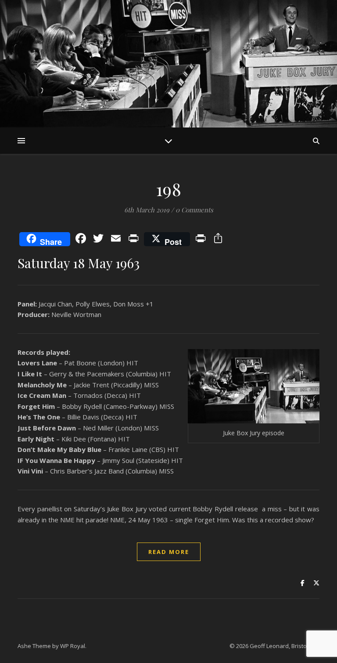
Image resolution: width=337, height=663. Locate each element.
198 (169, 188)
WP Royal (72, 646)
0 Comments (194, 209)
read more (168, 552)
